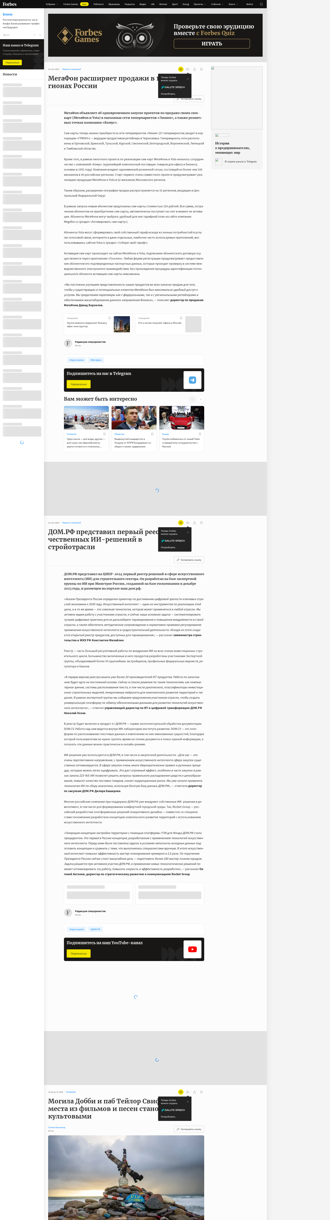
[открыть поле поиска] (261, 4)
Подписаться (78, 384)
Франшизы (114, 4)
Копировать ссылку (191, 98)
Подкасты (130, 4)
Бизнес (165, 434)
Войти (249, 4)
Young (186, 4)
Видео (143, 4)
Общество (119, 434)
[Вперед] (209, 325)
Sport (175, 4)
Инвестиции (73, 1003)
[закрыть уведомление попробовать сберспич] (188, 79)
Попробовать (168, 93)
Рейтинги (99, 4)
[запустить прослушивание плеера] (187, 69)
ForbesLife (71, 434)
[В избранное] (109, 318)
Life (153, 4)
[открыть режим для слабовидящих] (181, 69)
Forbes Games (75, 4)
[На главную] (9, 4)
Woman (163, 4)
